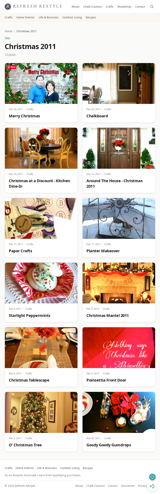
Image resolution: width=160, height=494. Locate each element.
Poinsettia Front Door (106, 380)
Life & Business (49, 17)
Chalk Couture (92, 6)
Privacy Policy (146, 486)
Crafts (110, 6)
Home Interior (25, 17)
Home (8, 31)
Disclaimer (128, 486)
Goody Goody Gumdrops (108, 445)
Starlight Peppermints (29, 315)
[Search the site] (151, 6)
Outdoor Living (72, 17)
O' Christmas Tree (25, 445)
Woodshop (124, 6)
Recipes (91, 17)
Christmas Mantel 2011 (107, 315)
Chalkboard (97, 116)
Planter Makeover (103, 250)
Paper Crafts (20, 250)
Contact (140, 6)
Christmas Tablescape (29, 380)
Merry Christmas (24, 116)
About (75, 6)
